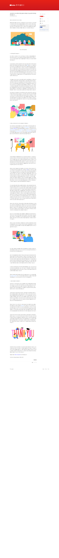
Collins (28, 129)
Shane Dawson (12, 129)
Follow (41, 27)
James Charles (21, 129)
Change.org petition (14, 275)
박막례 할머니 (27, 127)
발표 (27, 65)
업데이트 (22, 305)
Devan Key (33, 129)
